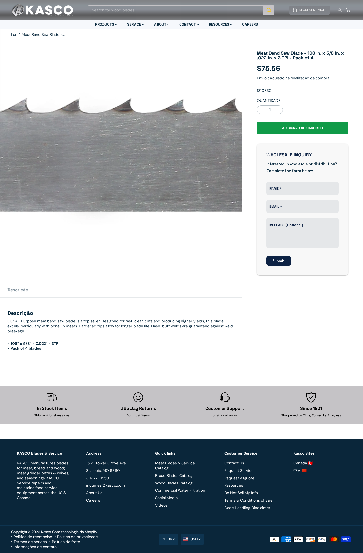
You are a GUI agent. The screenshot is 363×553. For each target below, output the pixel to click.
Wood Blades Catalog (174, 483)
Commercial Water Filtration (180, 490)
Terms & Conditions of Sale (248, 500)
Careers (93, 500)
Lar (14, 34)
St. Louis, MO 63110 (103, 470)
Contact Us (234, 463)
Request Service (239, 470)
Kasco (46, 531)
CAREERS (250, 24)
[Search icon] (268, 10)
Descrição (17, 290)
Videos (161, 505)
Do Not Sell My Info (241, 492)
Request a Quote (239, 478)
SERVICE (134, 24)
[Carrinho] (348, 10)
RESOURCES (219, 24)
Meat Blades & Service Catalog (175, 466)
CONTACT (188, 24)
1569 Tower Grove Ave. (106, 463)
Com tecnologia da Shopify (74, 531)
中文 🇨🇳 (300, 470)
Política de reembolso (33, 536)
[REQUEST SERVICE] (309, 10)
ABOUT (160, 24)
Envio (262, 78)
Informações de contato (35, 546)
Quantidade (269, 100)
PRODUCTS (105, 24)
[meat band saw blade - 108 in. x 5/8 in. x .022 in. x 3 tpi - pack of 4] (121, 162)
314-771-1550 (97, 478)
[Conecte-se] (339, 10)
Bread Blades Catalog (174, 475)
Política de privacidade (77, 536)
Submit (279, 261)
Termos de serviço (30, 541)
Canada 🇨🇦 (303, 463)
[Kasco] (42, 10)
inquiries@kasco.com (105, 485)
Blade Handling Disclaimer (247, 507)
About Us (94, 492)
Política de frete (66, 541)
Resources (233, 485)
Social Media (166, 497)
